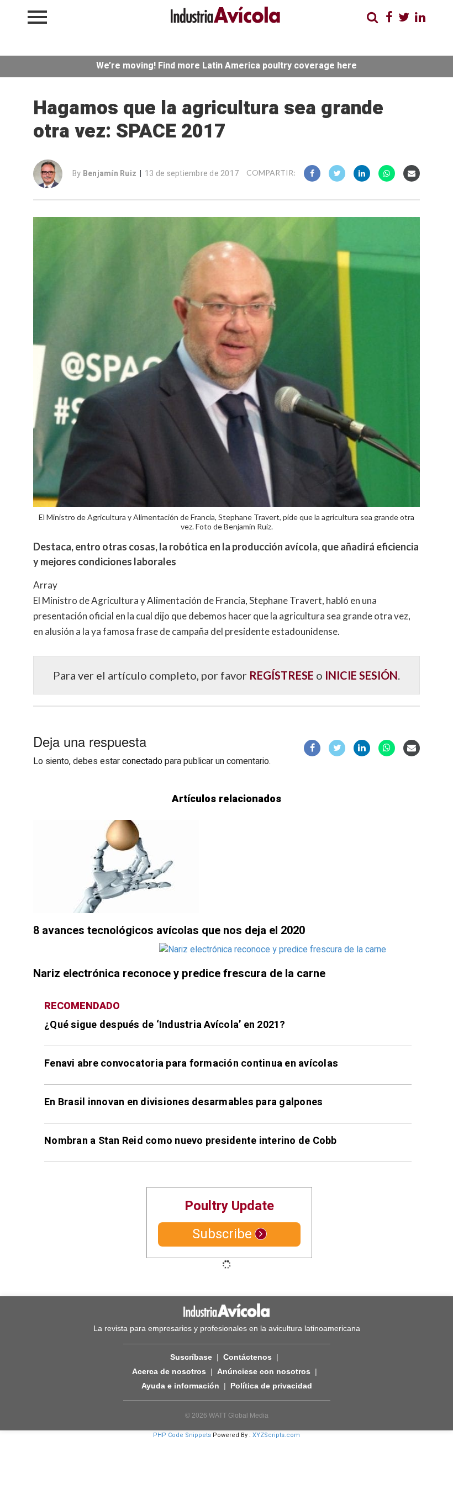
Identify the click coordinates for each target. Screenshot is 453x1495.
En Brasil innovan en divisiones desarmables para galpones (183, 1102)
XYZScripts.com (276, 1435)
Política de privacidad (271, 1385)
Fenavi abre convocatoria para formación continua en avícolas (191, 1063)
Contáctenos (247, 1357)
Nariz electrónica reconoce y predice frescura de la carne (179, 974)
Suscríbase (191, 1357)
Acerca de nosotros (169, 1371)
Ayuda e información (180, 1385)
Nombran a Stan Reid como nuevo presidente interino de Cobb (190, 1140)
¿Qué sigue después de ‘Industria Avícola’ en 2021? (165, 1024)
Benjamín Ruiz (109, 173)
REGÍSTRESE (281, 675)
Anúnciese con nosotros (263, 1371)
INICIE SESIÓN (361, 675)
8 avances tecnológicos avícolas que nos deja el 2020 (169, 931)
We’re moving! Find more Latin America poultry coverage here (226, 65)
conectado (142, 761)
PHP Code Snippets (182, 1435)
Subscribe (222, 1234)
